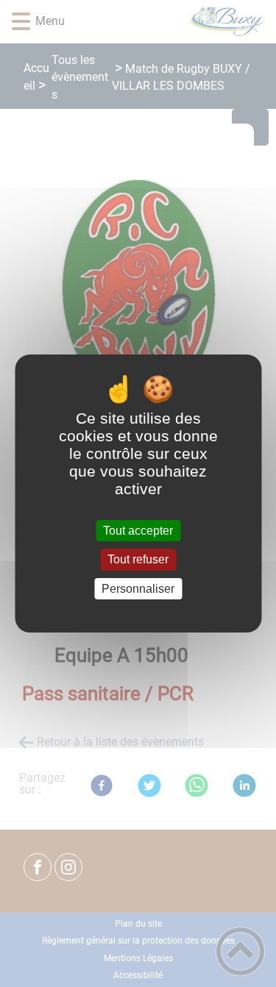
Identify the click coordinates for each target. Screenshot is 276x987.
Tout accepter (138, 530)
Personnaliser (138, 588)
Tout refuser (138, 560)
